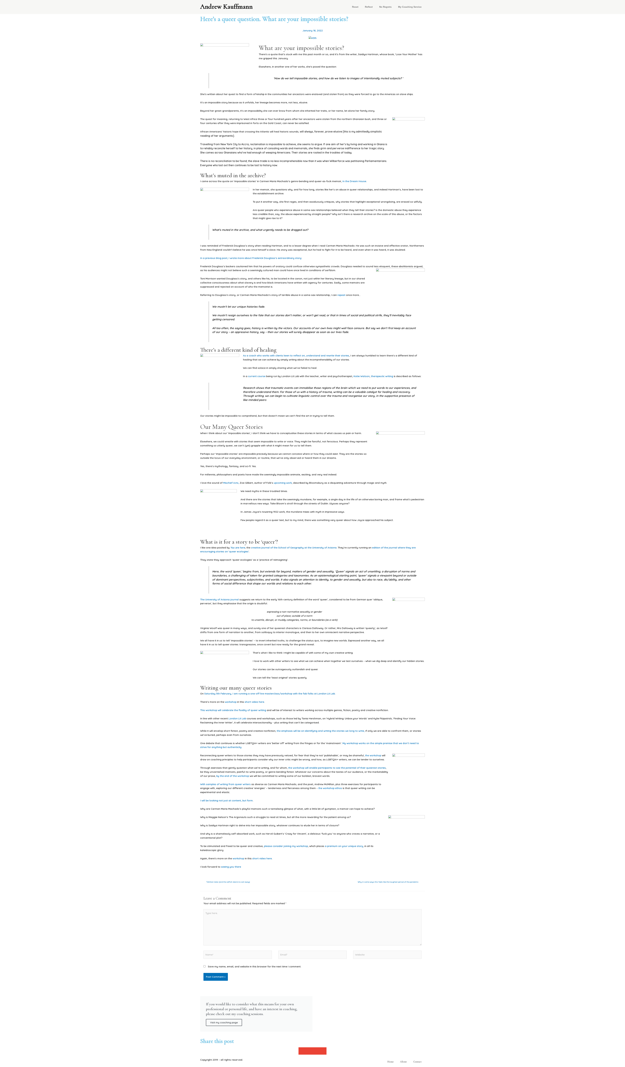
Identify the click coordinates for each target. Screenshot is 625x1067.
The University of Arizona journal (219, 599)
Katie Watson (362, 376)
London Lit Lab (238, 718)
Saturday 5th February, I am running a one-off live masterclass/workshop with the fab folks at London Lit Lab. (269, 693)
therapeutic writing (382, 376)
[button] (302, 1051)
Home (390, 1061)
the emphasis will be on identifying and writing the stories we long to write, (321, 730)
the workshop (373, 755)
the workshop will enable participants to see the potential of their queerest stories (337, 767)
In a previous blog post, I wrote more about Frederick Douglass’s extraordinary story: (251, 258)
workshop (230, 701)
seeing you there (231, 866)
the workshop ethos (330, 788)
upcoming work (283, 482)
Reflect (369, 7)
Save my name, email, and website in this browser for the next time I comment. (254, 966)
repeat (341, 295)
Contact (417, 1061)
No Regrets (385, 7)
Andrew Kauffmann (226, 6)
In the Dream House (354, 181)
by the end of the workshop (232, 775)
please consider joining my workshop (286, 846)
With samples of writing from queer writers (225, 784)
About (403, 1061)
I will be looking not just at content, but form (226, 800)
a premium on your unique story (344, 846)
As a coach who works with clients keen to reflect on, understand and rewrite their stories (296, 355)
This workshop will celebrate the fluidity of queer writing (233, 710)
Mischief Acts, (231, 482)
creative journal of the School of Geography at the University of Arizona (294, 547)
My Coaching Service (410, 7)
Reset (355, 7)
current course (257, 376)
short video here (254, 701)
